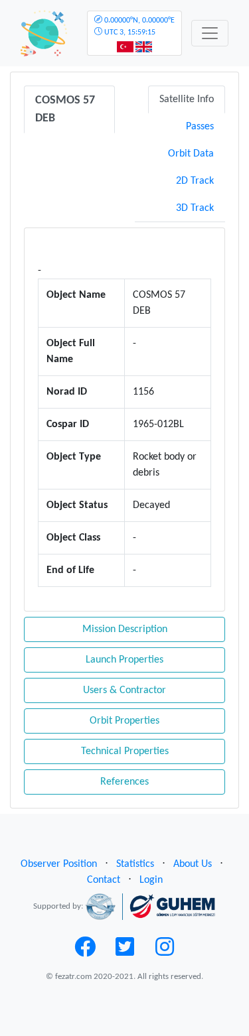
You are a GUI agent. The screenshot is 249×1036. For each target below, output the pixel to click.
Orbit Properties (124, 721)
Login (151, 880)
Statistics (135, 864)
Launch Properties (124, 660)
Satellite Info (186, 99)
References (124, 782)
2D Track (195, 181)
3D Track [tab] (195, 208)
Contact (103, 880)
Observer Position (59, 864)
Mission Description (124, 629)
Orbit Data (191, 154)
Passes (200, 126)
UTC (138, 26)
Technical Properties (125, 751)
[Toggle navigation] (209, 33)
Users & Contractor (124, 690)
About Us (192, 864)
